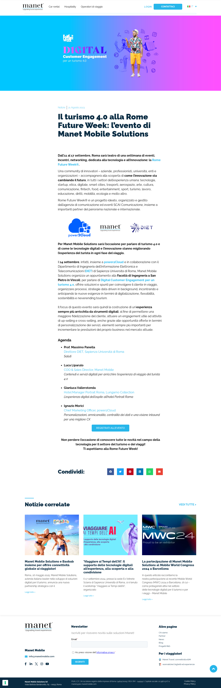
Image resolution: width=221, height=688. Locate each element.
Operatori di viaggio (92, 6)
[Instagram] (42, 664)
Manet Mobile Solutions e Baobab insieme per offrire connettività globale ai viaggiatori (49, 565)
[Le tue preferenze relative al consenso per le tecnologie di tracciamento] (5, 683)
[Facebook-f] (25, 664)
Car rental (54, 6)
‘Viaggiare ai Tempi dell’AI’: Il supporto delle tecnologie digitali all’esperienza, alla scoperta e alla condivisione (108, 567)
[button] (110, 471)
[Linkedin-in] (31, 664)
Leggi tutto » (30, 592)
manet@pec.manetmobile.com (84, 684)
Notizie (61, 107)
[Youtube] (47, 664)
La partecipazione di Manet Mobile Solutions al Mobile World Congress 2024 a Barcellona (168, 565)
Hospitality (70, 6)
